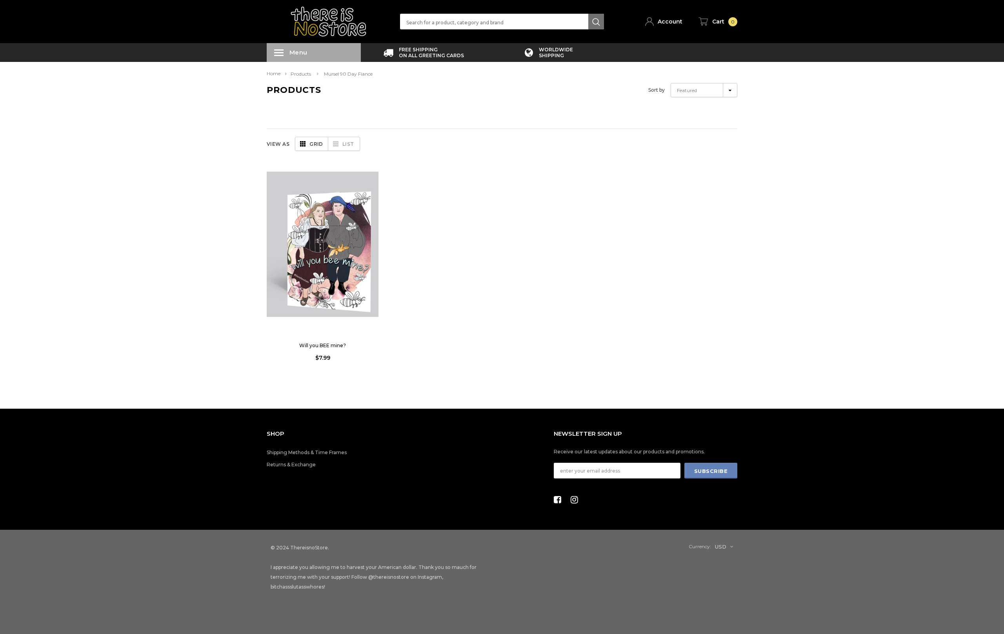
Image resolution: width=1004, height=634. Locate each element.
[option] (423, 52)
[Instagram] (576, 499)
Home (273, 73)
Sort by (656, 90)
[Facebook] (560, 499)
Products (301, 74)
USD (720, 546)
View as (278, 144)
